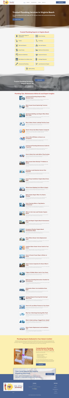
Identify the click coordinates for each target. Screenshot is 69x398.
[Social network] (36, 389)
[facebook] (32, 389)
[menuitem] (24, 2)
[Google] (35, 389)
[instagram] (33, 389)
